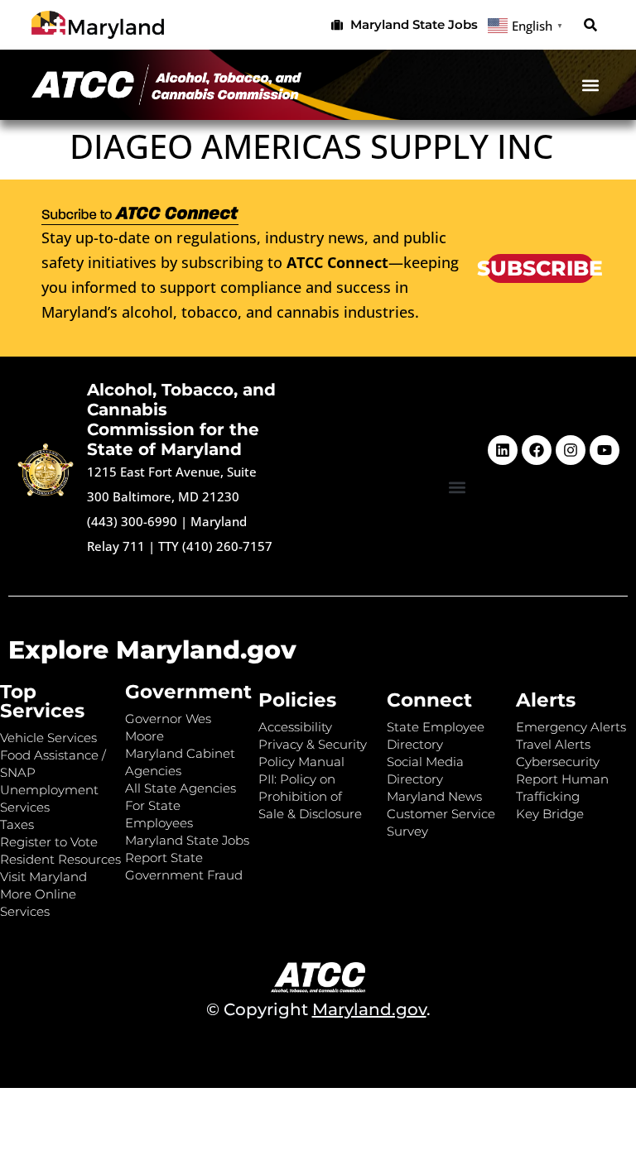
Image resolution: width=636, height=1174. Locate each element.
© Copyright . (318, 1009)
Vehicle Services (48, 737)
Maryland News (434, 796)
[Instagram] (570, 450)
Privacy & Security (312, 744)
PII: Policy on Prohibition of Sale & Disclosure (310, 796)
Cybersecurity (558, 761)
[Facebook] (537, 450)
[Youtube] (604, 450)
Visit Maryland (43, 876)
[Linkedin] (503, 450)
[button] (591, 25)
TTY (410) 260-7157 (215, 546)
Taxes (17, 824)
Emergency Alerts (571, 727)
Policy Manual (301, 761)
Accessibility (295, 727)
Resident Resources (60, 859)
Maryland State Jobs (187, 840)
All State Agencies (180, 788)
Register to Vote (49, 842)
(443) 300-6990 (132, 521)
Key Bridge (550, 814)
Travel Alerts (553, 744)
